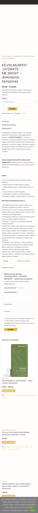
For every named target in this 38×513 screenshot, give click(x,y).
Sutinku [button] (33, 510)
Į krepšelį (12, 108)
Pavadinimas (8, 304)
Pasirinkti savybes (8, 390)
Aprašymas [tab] (5, 121)
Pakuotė (4, 98)
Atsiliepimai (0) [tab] (6, 128)
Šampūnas (10, 56)
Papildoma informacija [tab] (9, 125)
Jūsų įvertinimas (10, 288)
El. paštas (7, 311)
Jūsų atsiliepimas (11, 292)
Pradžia (4, 56)
